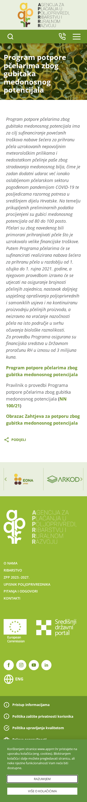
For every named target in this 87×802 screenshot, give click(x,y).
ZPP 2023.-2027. (16, 577)
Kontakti (12, 598)
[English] (62, 36)
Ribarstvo (13, 570)
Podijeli (18, 439)
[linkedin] (46, 665)
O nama (10, 563)
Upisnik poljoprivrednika (27, 584)
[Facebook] (9, 665)
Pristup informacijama (31, 704)
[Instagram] (21, 665)
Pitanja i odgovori (21, 591)
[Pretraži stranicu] (10, 36)
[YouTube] (34, 665)
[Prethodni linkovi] (5, 479)
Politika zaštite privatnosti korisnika (42, 716)
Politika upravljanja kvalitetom (38, 728)
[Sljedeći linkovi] (81, 479)
